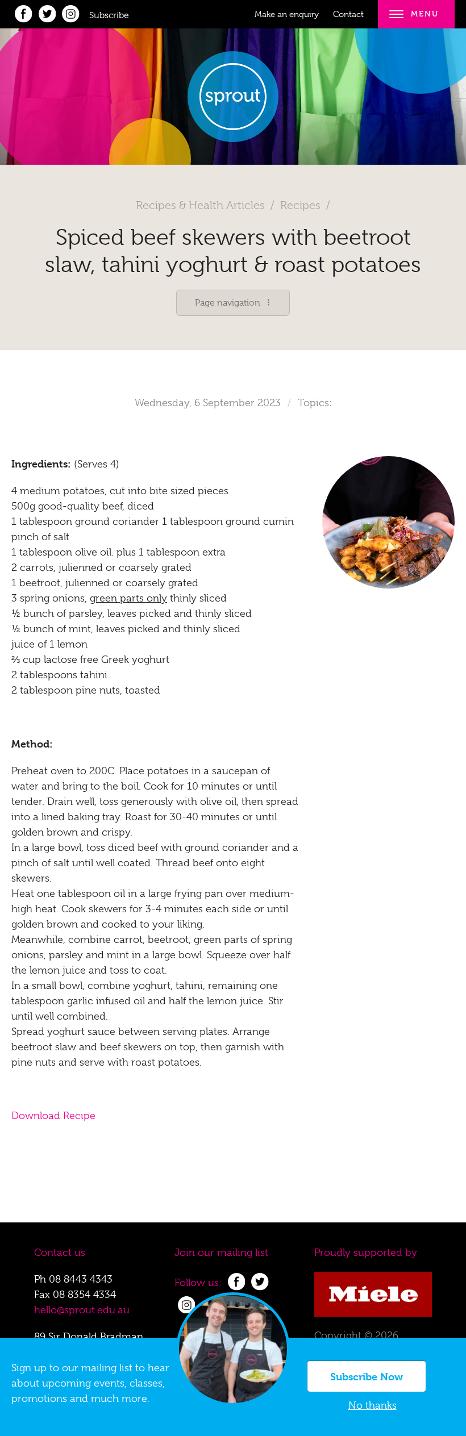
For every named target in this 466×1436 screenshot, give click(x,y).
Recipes (300, 205)
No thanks (372, 1405)
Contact (348, 14)
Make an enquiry (287, 14)
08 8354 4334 (84, 1294)
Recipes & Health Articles (200, 205)
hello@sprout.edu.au (82, 1310)
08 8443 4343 (81, 1279)
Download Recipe (53, 1115)
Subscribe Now (366, 1377)
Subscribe (109, 15)
